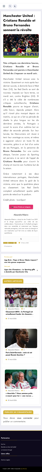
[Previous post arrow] (37, 259)
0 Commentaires (8, 246)
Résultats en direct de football (8, 447)
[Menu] (4, 6)
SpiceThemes (24, 469)
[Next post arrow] (37, 270)
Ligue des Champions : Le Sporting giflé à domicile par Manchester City (19, 270)
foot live (3, 444)
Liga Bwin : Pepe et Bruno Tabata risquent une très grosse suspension (20, 261)
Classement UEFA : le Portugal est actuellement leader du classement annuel (19, 313)
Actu (15, 243)
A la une (5, 243)
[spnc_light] (15, 6)
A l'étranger (11, 243)
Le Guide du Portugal (6, 450)
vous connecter (24, 418)
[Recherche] (10, 6)
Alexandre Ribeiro (13, 309)
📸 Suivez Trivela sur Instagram (21, 207)
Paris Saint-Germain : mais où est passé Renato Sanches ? (19, 353)
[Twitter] (21, 239)
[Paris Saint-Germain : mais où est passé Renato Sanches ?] (21, 338)
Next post (7, 266)
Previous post (8, 257)
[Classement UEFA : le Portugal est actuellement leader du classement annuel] (21, 297)
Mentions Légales (5, 460)
